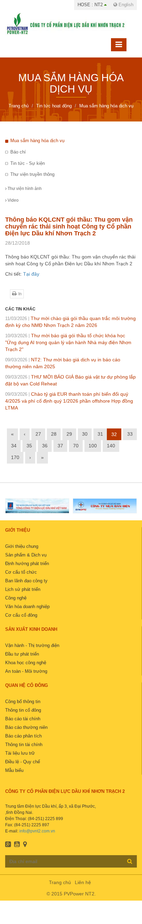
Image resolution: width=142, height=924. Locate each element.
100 (93, 445)
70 (76, 445)
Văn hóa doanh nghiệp (27, 606)
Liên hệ (83, 882)
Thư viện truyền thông (32, 174)
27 (38, 434)
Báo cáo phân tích (23, 736)
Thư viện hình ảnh (24, 188)
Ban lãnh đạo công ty (26, 580)
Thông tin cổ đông (23, 710)
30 (85, 434)
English (125, 4)
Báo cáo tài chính (22, 718)
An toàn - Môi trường (26, 671)
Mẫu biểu (14, 770)
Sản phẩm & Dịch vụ (26, 554)
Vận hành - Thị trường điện (32, 645)
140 (111, 445)
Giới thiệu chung (21, 546)
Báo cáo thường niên (26, 727)
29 (69, 434)
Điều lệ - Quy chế (22, 761)
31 (100, 434)
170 (15, 457)
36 (45, 445)
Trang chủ (60, 882)
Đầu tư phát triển (22, 654)
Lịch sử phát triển (22, 589)
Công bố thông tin (22, 701)
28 (54, 434)
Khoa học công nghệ (25, 662)
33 (130, 434)
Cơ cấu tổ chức (21, 572)
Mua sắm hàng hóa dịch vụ (37, 140)
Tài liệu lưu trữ (20, 753)
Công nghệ (16, 598)
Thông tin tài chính (23, 744)
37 (60, 445)
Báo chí (18, 152)
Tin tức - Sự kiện (27, 163)
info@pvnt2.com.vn (37, 831)
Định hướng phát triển (27, 563)
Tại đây (31, 274)
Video (13, 200)
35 (29, 445)
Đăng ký (129, 861)
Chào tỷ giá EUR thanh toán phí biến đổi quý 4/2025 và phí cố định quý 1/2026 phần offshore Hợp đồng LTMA (69, 401)
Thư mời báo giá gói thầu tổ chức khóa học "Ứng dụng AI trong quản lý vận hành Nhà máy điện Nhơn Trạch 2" (68, 342)
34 (14, 445)
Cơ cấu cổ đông (21, 615)
